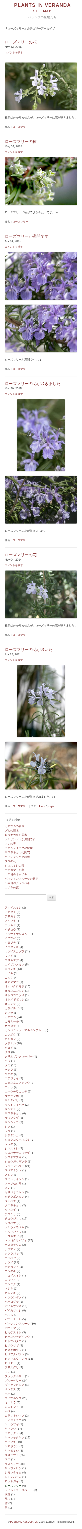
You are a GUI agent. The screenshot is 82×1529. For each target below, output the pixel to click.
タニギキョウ (13, 1205)
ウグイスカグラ (14, 951)
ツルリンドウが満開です (20, 839)
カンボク (10, 1034)
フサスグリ (12, 1367)
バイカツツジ (13, 1310)
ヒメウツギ (12, 1345)
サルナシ (10, 1109)
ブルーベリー (13, 1380)
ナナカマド (12, 1266)
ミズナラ (10, 1402)
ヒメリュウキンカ (16, 1358)
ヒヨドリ (10, 1363)
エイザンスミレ (14, 964)
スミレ (9, 1174)
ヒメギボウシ (13, 1349)
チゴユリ (10, 1214)
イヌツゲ (10, 938)
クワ (7, 1060)
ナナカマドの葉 (14, 869)
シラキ (9, 1144)
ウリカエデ (12, 960)
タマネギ (10, 1209)
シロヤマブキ (13, 1157)
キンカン (10, 1039)
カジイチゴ (12, 1008)
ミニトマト (12, 1406)
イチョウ (10, 929)
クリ (7, 1052)
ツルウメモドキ (14, 1227)
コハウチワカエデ (16, 1091)
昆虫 (7, 1498)
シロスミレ (12, 1148)
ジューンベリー (14, 1166)
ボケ (7, 1393)
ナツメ (9, 1262)
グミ (7, 1065)
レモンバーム (13, 1476)
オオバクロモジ (14, 986)
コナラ (9, 1087)
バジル (9, 1314)
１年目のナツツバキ (17, 883)
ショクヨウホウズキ (17, 1139)
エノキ (9, 973)
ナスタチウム (13, 1244)
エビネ (9, 977)
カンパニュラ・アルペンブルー (24, 1030)
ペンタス (10, 1389)
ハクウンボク (13, 1297)
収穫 (7, 1494)
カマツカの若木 (14, 826)
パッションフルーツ (17, 1323)
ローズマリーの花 (21, 42)
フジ (7, 1371)
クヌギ (9, 1047)
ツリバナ (10, 1222)
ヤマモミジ (12, 1450)
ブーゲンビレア (14, 1384)
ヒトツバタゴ (13, 1341)
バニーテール (13, 1319)
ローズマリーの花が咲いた (29, 649)
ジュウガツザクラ (16, 1161)
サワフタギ (12, 1117)
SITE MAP (42, 11)
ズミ (7, 1187)
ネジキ (9, 1288)
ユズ (7, 1459)
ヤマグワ (10, 1428)
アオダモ (10, 911)
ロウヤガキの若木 (16, 834)
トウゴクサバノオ (16, 1240)
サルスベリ (12, 1100)
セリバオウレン (14, 1192)
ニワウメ (10, 1279)
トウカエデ (12, 1236)
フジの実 (10, 843)
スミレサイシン (14, 1179)
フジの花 (10, 861)
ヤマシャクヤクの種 (17, 856)
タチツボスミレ (14, 1196)
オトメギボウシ (14, 999)
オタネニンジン (14, 990)
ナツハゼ (10, 1257)
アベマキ (10, 920)
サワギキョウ (13, 1113)
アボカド (10, 925)
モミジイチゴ (13, 1420)
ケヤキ (9, 1074)
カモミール (12, 1021)
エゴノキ (10, 968)
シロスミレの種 (14, 865)
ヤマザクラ (12, 1433)
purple (51, 806)
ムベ (7, 1411)
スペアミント (13, 1170)
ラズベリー (12, 1463)
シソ (7, 1126)
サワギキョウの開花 (17, 852)
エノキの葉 (12, 887)
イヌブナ (10, 942)
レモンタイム (13, 1472)
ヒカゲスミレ (13, 1332)
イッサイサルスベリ (17, 933)
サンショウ (12, 1122)
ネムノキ (10, 1293)
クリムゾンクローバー (19, 1056)
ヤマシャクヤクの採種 (19, 848)
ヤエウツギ (12, 1424)
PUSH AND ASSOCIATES (24, 1521)
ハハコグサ (12, 1301)
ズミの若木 (12, 830)
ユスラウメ (12, 1455)
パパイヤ (10, 1328)
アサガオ (10, 916)
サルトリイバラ (14, 1104)
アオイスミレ (13, 907)
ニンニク (10, 1284)
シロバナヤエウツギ (17, 1152)
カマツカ (10, 1017)
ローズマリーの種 (21, 141)
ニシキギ (10, 1271)
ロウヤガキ (12, 1481)
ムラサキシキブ (14, 1415)
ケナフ (9, 1069)
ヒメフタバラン (14, 1354)
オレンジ (10, 1003)
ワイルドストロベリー (19, 1490)
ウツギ (9, 955)
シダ (7, 1130)
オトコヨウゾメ (14, 995)
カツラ (9, 1012)
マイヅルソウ (13, 1398)
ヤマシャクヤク (14, 1437)
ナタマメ (10, 1249)
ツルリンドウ (13, 1231)
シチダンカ (12, 1135)
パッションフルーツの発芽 (21, 878)
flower (41, 806)
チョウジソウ (13, 1218)
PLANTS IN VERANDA (42, 5)
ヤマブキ (10, 1441)
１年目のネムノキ (16, 874)
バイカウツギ (13, 1306)
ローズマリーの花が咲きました (33, 383)
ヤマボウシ (12, 1446)
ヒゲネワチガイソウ (17, 1336)
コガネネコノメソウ (17, 1082)
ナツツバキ (12, 1253)
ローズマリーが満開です (27, 236)
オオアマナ (12, 982)
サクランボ (12, 1095)
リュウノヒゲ (13, 1468)
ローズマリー (20, 126)
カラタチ (10, 1025)
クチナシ (10, 1043)
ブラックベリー (14, 1376)
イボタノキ (12, 947)
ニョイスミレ (13, 1275)
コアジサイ (12, 1078)
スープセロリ (13, 1183)
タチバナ (10, 1201)
